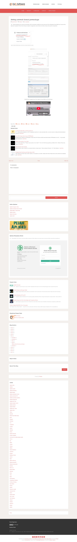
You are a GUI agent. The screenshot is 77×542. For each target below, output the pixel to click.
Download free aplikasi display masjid (16, 437)
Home (23, 10)
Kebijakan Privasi (13, 455)
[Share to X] (13, 126)
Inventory (11, 451)
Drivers (11, 439)
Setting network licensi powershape (25, 20)
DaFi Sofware (18, 315)
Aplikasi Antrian (12, 212)
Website (11, 501)
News (11, 473)
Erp (10, 440)
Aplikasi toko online (13, 408)
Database (11, 430)
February (13, 345)
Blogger (40, 376)
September (14, 339)
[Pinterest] (42, 537)
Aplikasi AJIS (12, 215)
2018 (12, 350)
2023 (12, 332)
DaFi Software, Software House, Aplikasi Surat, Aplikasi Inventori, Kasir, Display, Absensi (37, 538)
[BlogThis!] (12, 126)
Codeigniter (12, 424)
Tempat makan (12, 494)
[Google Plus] (33, 537)
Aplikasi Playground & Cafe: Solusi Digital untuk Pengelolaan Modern (26, 300)
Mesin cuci (11, 467)
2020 (12, 347)
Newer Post (11, 160)
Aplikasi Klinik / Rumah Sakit (15, 210)
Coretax (11, 426)
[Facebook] (36, 537)
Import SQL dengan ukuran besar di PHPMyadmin (24, 136)
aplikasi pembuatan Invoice (14, 394)
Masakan (11, 465)
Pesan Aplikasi (52, 10)
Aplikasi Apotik (12, 388)
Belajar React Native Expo (14, 415)
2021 (12, 335)
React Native (12, 483)
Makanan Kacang (13, 460)
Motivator (11, 471)
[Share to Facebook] (14, 126)
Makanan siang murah (13, 464)
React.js (11, 485)
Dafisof (11, 428)
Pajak (11, 476)
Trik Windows (12, 498)
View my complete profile (19, 317)
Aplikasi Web (12, 410)
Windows (11, 503)
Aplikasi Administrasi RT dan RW (20, 295)
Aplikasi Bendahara (13, 390)
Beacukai (11, 413)
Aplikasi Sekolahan (13, 214)
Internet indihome (13, 449)
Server (11, 492)
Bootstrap (11, 421)
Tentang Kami (36, 4)
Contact (44, 10)
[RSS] (44, 537)
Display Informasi (13, 433)
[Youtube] (40, 537)
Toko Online (12, 496)
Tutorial (60, 4)
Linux (11, 458)
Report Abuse (13, 358)
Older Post (66, 160)
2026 (12, 327)
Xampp (11, 505)
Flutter (11, 442)
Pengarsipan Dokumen (14, 480)
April (13, 342)
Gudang (11, 446)
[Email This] (11, 126)
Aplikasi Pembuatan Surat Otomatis (16, 208)
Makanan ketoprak (13, 462)
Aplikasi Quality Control (14, 403)
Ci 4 (10, 422)
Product (29, 10)
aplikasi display (12, 392)
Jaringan (11, 453)
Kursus (53, 4)
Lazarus (11, 456)
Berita (11, 417)
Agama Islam (12, 385)
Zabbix (11, 507)
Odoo (11, 474)
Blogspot (11, 419)
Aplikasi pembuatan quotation (15, 397)
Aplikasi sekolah (13, 404)
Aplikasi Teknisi (12, 406)
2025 (12, 329)
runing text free (12, 491)
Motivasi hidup (12, 469)
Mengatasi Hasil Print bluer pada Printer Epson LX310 (25, 152)
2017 (12, 352)
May (12, 340)
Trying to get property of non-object (22, 141)
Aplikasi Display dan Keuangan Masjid (20, 290)
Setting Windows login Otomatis (21, 146)
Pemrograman (45, 4)
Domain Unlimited (13, 435)
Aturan (11, 412)
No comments (26, 21)
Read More (22, 133)
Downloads (36, 10)
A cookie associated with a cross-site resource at (24, 130)
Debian (11, 431)
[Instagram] (38, 537)
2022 (12, 334)
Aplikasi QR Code (13, 401)
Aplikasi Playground (13, 399)
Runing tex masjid (13, 489)
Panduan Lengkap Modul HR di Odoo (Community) (19, 305)
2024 (12, 331)
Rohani (11, 487)
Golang (11, 444)
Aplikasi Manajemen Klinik (16, 235)
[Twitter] (34, 537)
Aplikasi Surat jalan (17, 285)
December (14, 337)
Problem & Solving (13, 482)
